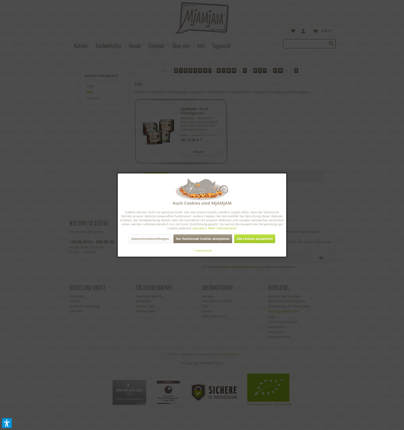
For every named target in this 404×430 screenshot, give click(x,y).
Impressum (203, 250)
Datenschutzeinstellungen (150, 238)
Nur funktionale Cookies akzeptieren (203, 238)
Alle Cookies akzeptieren (255, 238)
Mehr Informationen (222, 228)
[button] (7, 423)
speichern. (200, 228)
